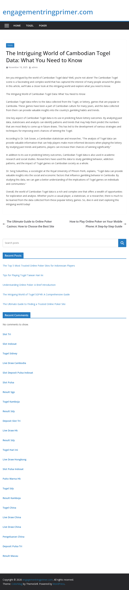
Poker (43, 25)
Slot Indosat (10, 343)
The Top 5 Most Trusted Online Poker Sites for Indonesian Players (39, 265)
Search (122, 243)
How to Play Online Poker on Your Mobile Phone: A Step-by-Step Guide (96, 224)
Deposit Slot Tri (11, 420)
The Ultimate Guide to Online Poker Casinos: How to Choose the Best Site (30, 224)
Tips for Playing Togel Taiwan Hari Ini (23, 275)
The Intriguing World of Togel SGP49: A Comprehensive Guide (36, 294)
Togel (30, 25)
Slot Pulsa (8, 382)
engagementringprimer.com (48, 11)
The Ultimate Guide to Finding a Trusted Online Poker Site (34, 304)
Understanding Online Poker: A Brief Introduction (29, 284)
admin (35, 67)
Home (17, 25)
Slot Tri (7, 334)
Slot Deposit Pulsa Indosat (18, 372)
